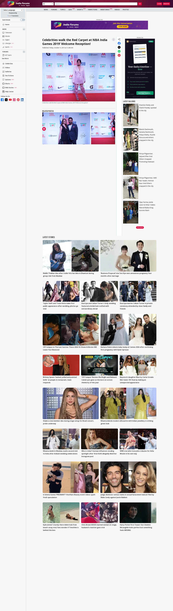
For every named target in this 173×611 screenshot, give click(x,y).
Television (8, 33)
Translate (14, 16)
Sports (7, 47)
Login (159, 4)
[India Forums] (18, 3)
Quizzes (8, 80)
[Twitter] (6, 99)
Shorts (7, 84)
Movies (7, 36)
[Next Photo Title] (104, 77)
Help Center (9, 92)
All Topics (8, 55)
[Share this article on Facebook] (119, 43)
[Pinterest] (18, 99)
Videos (7, 68)
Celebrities (9, 64)
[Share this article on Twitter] (119, 47)
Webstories (104, 10)
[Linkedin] (22, 99)
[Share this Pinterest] (119, 55)
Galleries (8, 72)
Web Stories (9, 88)
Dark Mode (6, 20)
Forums (5, 52)
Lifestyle (8, 43)
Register (166, 4)
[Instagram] (14, 99)
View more (140, 227)
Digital (7, 40)
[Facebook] (2, 99)
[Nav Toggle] (3, 4)
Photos (126, 10)
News (4, 29)
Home (7, 25)
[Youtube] (10, 99)
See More (5, 59)
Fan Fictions (9, 76)
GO (140, 4)
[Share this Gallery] (119, 39)
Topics (62, 10)
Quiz (70, 10)
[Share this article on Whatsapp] (119, 51)
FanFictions (92, 10)
